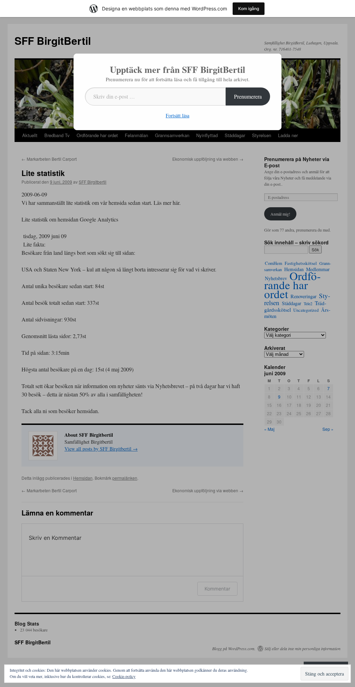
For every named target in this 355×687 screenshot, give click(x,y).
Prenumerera (248, 96)
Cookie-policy (124, 676)
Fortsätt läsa (177, 115)
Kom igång (248, 8)
